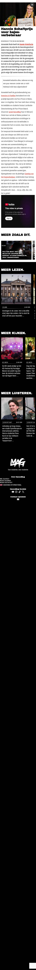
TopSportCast (7, 422)
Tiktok (19, 491)
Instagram (16, 491)
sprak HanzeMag (15, 112)
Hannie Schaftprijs (26, 44)
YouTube (13, 491)
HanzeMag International (12, 485)
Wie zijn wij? (4, 479)
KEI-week (5, 362)
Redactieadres (5, 480)
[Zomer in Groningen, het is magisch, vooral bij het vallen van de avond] (16, 289)
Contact (18, 499)
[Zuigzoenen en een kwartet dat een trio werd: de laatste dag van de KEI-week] (12, 348)
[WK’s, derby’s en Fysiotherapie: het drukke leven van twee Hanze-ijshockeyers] (12, 408)
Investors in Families (8, 95)
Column (4, 307)
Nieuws (22, 41)
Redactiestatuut (6, 482)
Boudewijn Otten (6, 41)
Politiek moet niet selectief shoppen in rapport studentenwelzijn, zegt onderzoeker (14, 254)
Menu (32, 5)
